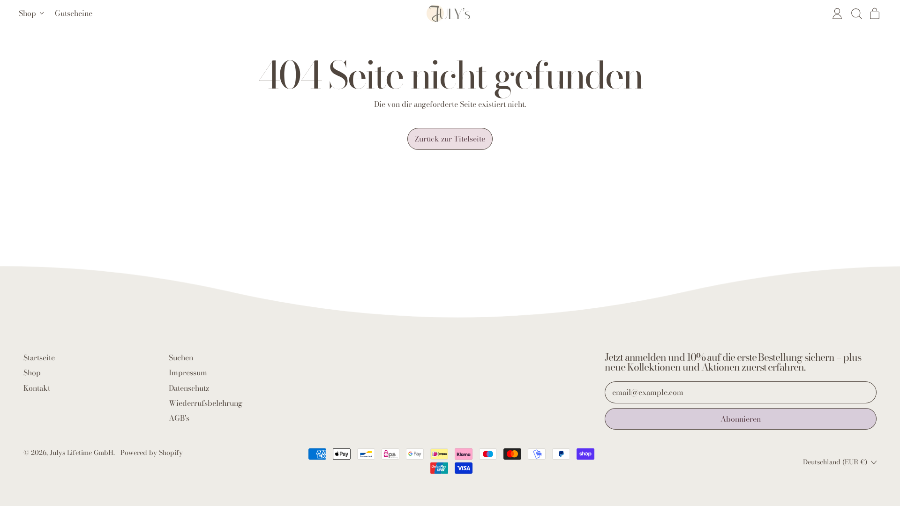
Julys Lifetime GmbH (81, 452)
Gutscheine (73, 13)
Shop (32, 372)
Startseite (39, 357)
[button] (855, 13)
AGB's (179, 418)
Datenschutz (189, 388)
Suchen (181, 357)
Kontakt (36, 388)
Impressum (188, 372)
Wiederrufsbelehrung (205, 403)
